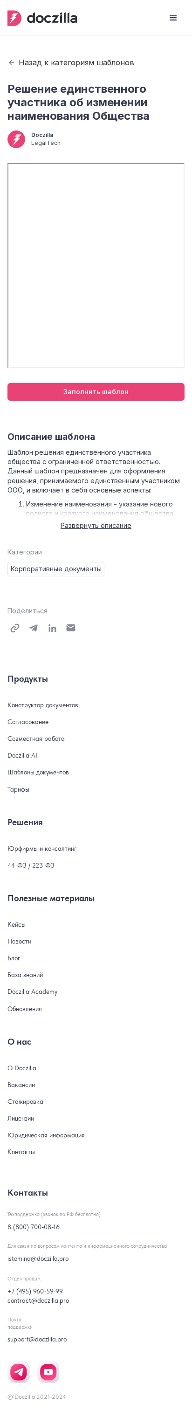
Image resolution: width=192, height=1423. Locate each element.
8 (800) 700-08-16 (33, 1227)
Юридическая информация (46, 1135)
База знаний (25, 975)
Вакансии (21, 1085)
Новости (19, 941)
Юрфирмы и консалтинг (42, 848)
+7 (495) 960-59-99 (35, 1291)
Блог (14, 958)
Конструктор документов (42, 705)
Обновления (24, 1009)
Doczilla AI (22, 755)
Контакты (21, 1152)
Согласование (27, 722)
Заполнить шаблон (96, 392)
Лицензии (20, 1118)
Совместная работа (36, 738)
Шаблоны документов (38, 772)
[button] (173, 18)
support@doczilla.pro (37, 1339)
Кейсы (16, 924)
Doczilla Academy (32, 991)
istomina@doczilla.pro (38, 1258)
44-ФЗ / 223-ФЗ (31, 865)
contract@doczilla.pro (38, 1300)
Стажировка (25, 1101)
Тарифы (18, 789)
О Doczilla (21, 1068)
